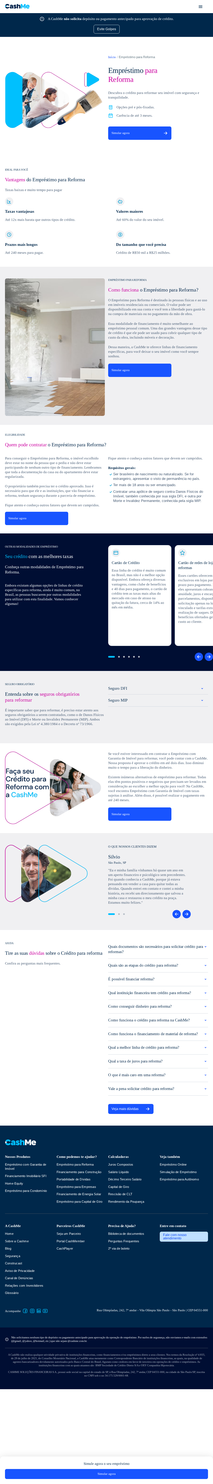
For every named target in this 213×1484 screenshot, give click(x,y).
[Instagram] (34, 1377)
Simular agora (121, 133)
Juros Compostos (121, 1223)
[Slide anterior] (199, 685)
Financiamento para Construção (72, 1232)
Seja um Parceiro (69, 1300)
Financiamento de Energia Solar (80, 1256)
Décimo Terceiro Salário (126, 1237)
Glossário (12, 1359)
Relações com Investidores (25, 1352)
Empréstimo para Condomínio (27, 1249)
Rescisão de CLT (120, 1252)
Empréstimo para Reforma (76, 1223)
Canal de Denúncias (20, 1344)
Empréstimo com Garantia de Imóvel (27, 1225)
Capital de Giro (119, 1245)
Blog (8, 1315)
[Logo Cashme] (17, 6)
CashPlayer (65, 1315)
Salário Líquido (119, 1230)
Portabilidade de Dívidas (75, 1242)
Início (112, 57)
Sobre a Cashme (17, 1307)
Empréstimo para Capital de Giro (77, 1266)
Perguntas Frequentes (125, 1307)
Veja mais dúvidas (125, 1167)
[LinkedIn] (40, 1377)
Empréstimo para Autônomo (181, 1237)
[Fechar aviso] (205, 5)
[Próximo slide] (209, 685)
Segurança (13, 1322)
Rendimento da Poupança (127, 1260)
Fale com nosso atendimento (175, 1303)
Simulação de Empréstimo (179, 1230)
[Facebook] (27, 1377)
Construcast (14, 1329)
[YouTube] (47, 1377)
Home (9, 1300)
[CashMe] (20, 1202)
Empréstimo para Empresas (77, 1249)
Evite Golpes (106, 29)
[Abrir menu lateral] (200, 7)
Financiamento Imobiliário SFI (27, 1234)
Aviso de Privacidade (20, 1337)
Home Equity (14, 1242)
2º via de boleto (120, 1315)
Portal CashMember (71, 1307)
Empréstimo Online (174, 1223)
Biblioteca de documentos (128, 1300)
